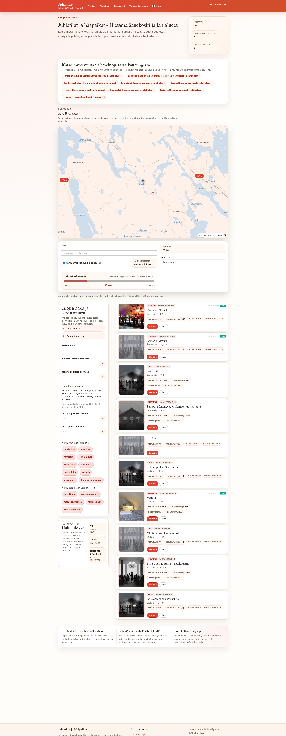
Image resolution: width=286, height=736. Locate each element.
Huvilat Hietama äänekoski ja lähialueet (84, 97)
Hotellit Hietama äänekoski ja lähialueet (84, 90)
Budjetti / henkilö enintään (75, 358)
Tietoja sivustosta (138, 6)
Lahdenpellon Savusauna (162, 467)
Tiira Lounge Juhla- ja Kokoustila (168, 563)
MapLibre (202, 235)
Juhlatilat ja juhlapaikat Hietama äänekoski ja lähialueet (92, 75)
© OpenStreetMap (215, 235)
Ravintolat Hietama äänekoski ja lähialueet (132, 90)
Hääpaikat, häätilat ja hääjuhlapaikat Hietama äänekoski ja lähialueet (162, 75)
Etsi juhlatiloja (138, 734)
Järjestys (165, 257)
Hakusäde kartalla (75, 276)
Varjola (151, 497)
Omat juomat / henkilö (73, 426)
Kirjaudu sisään (218, 4)
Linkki (163, 326)
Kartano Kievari (157, 310)
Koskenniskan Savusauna (163, 599)
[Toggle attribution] (224, 235)
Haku (64, 245)
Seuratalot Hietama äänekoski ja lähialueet (143, 83)
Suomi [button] (159, 6)
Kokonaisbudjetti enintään (75, 371)
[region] (143, 181)
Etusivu (91, 6)
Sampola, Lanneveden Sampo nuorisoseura (174, 406)
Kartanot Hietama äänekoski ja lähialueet (181, 90)
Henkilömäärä (69, 345)
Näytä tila (152, 326)
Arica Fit (152, 371)
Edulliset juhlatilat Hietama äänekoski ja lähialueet (90, 83)
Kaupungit (119, 6)
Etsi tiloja (105, 6)
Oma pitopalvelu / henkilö (75, 413)
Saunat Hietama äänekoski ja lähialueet (191, 83)
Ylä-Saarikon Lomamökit (163, 533)
